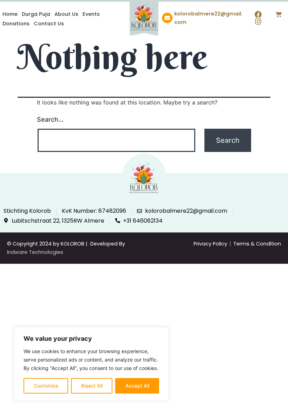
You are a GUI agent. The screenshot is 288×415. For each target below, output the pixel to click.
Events (91, 14)
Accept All (137, 386)
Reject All (92, 386)
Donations (16, 23)
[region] (91, 364)
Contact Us (49, 23)
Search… (50, 119)
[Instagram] (258, 21)
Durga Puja (36, 14)
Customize (46, 386)
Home (10, 14)
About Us (66, 14)
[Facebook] (258, 14)
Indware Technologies (35, 252)
